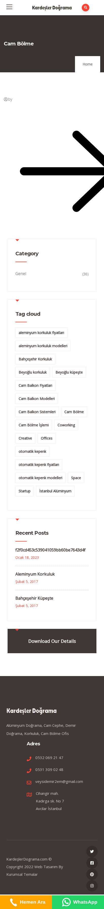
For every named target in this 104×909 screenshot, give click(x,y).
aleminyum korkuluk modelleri (43, 345)
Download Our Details (52, 641)
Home (88, 64)
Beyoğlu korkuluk (33, 372)
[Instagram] (92, 885)
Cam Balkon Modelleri (37, 398)
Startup (25, 491)
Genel (20, 273)
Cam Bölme (74, 411)
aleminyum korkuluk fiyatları (41, 332)
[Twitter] (92, 851)
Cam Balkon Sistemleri (37, 411)
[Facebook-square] (92, 863)
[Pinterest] (92, 874)
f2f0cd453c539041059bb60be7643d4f (50, 550)
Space (76, 477)
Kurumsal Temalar (22, 874)
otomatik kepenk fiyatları (39, 464)
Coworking (66, 425)
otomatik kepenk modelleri (40, 477)
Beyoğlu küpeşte (69, 372)
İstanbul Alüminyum (55, 491)
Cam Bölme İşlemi (34, 425)
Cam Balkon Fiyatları (35, 385)
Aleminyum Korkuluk (35, 574)
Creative (25, 438)
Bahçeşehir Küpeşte (34, 598)
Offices (47, 438)
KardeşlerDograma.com (26, 859)
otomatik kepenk (32, 451)
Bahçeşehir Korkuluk (35, 359)
